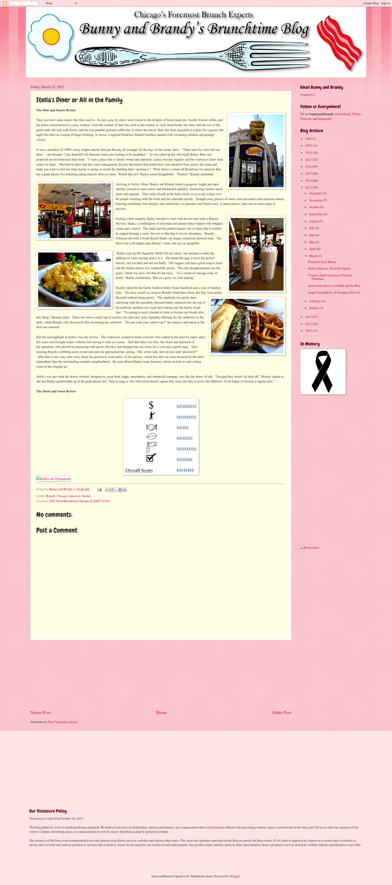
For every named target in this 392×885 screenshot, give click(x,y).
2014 (308, 180)
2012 (308, 317)
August (314, 221)
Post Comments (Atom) (63, 722)
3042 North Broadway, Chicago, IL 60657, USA (79, 501)
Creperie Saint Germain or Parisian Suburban (330, 277)
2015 (308, 173)
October (314, 207)
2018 (308, 152)
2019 (308, 145)
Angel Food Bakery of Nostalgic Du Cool (334, 292)
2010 (308, 330)
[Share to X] (116, 490)
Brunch (50, 496)
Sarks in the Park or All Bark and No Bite (334, 285)
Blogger (235, 876)
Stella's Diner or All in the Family (329, 268)
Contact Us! (307, 94)
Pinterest (305, 119)
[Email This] (107, 490)
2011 (308, 324)
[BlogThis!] (112, 490)
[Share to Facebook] (120, 490)
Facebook (344, 114)
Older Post (281, 712)
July (312, 228)
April (313, 249)
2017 (308, 159)
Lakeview (75, 496)
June (312, 235)
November (316, 200)
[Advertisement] (161, 674)
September (316, 214)
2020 (308, 138)
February (315, 301)
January (314, 308)
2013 (308, 187)
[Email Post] (99, 489)
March (313, 256)
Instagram (324, 119)
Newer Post (40, 712)
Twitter (356, 114)
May (312, 242)
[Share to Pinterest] (124, 490)
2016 (308, 166)
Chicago (62, 496)
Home (161, 712)
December (316, 193)
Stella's (86, 496)
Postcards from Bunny (322, 262)
